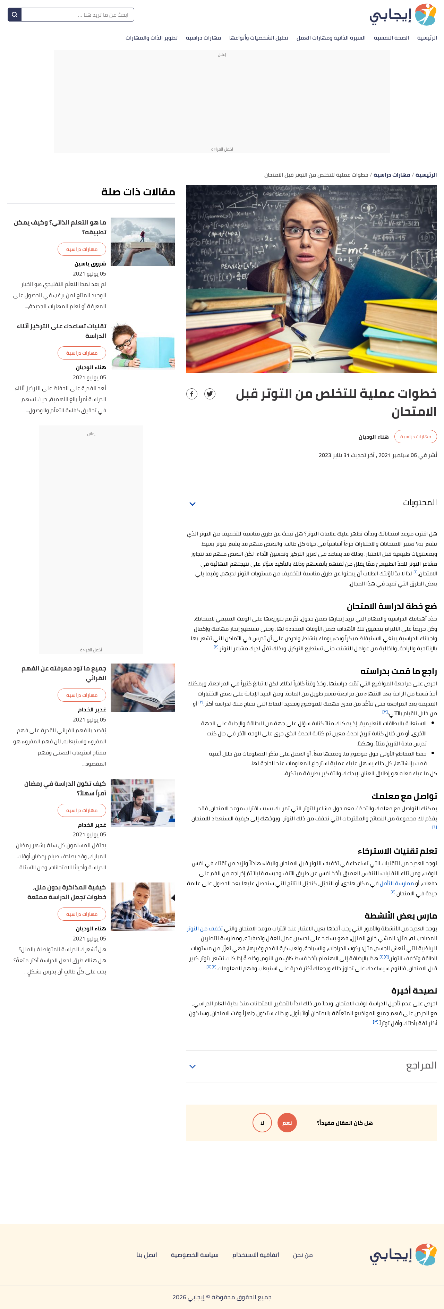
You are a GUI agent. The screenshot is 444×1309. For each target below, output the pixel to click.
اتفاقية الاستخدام (255, 1254)
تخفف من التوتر (205, 928)
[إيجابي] (403, 14)
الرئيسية (427, 37)
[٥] (386, 957)
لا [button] (262, 1122)
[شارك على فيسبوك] (191, 393)
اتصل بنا (146, 1254)
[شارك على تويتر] (209, 393)
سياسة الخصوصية (195, 1254)
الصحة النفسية (391, 37)
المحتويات (420, 502)
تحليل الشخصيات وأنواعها (258, 37)
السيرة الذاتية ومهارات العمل (331, 37)
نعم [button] (287, 1122)
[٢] (216, 647)
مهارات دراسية (203, 37)
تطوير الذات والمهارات (152, 37)
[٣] (385, 712)
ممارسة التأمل (397, 883)
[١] (415, 572)
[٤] (434, 827)
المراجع (421, 1065)
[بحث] (15, 15)
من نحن (303, 1254)
